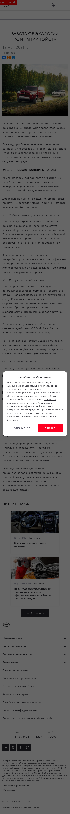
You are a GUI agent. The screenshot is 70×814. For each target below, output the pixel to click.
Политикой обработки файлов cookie (31, 401)
